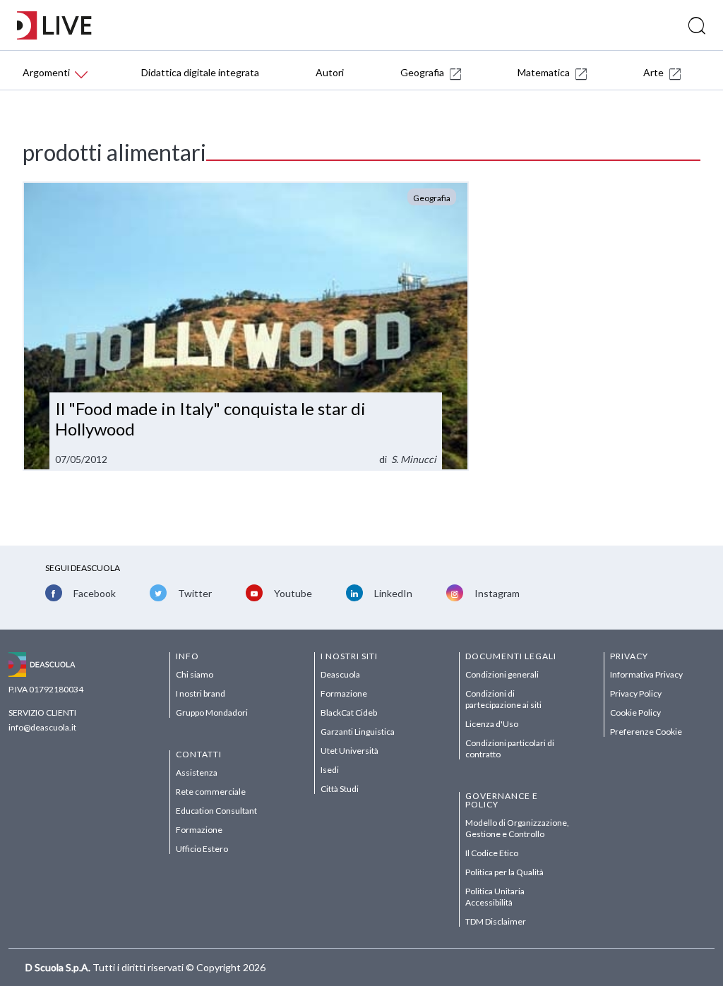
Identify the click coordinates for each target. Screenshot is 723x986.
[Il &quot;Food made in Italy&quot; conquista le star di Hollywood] (245, 326)
